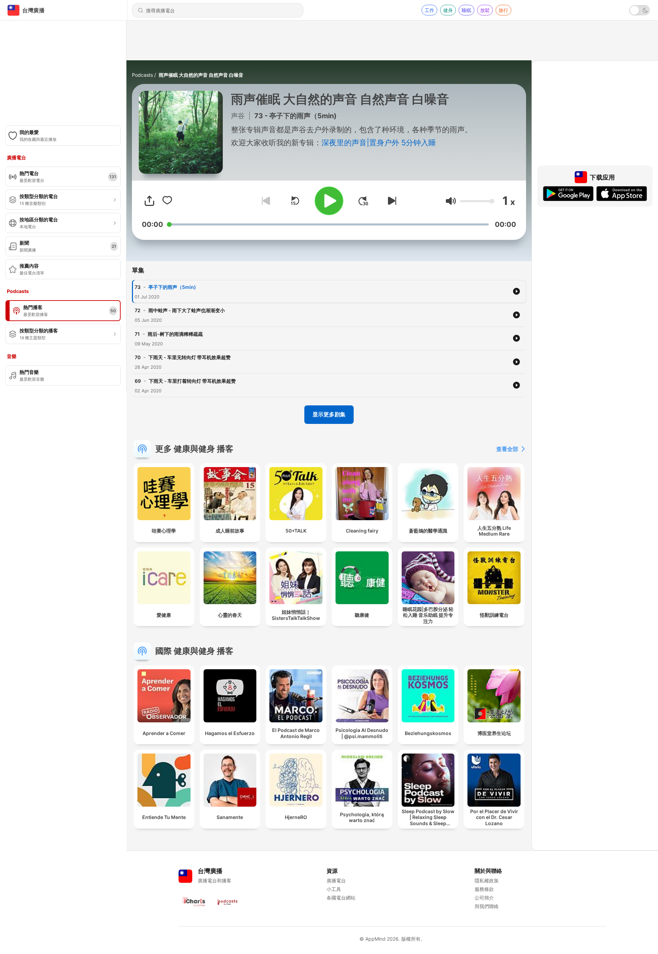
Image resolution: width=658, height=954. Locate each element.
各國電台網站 (341, 898)
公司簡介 (484, 898)
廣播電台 (336, 880)
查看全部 (507, 448)
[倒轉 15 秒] (294, 200)
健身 (448, 10)
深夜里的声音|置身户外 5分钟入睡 (378, 142)
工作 (429, 10)
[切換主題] (639, 10)
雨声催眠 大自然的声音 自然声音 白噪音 (201, 75)
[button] (451, 201)
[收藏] (167, 200)
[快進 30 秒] (363, 200)
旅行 (503, 10)
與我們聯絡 (487, 906)
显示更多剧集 (329, 414)
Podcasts (142, 75)
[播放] (329, 200)
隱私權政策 (487, 880)
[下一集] (390, 200)
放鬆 (485, 10)
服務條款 (484, 889)
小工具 (334, 889)
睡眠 (466, 10)
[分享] (149, 200)
